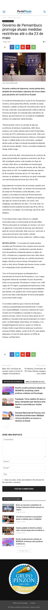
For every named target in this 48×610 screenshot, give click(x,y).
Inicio (4, 17)
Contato (32, 603)
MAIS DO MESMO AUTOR (35, 382)
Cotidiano (6, 393)
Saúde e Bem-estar (14, 17)
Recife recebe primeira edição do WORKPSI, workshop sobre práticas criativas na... (29, 541)
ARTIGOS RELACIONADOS (13, 382)
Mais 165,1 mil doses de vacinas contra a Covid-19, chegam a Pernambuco (12, 371)
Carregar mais (23, 551)
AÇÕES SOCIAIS (7, 405)
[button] (44, 12)
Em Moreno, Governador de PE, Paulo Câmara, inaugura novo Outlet (35, 371)
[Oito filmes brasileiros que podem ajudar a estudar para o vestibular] (8, 520)
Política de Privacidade (20, 603)
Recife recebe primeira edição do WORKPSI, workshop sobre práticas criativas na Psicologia (30, 390)
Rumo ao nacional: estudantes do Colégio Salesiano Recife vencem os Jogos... (30, 507)
